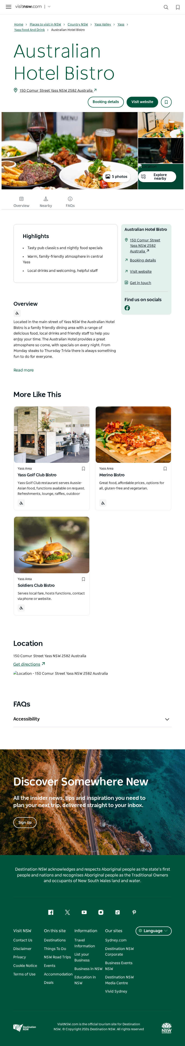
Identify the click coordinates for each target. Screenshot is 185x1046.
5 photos (119, 177)
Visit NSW (22, 931)
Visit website (142, 102)
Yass (121, 24)
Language (153, 931)
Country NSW (78, 24)
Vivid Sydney (116, 991)
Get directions (26, 665)
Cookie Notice (25, 966)
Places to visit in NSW (45, 24)
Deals (48, 982)
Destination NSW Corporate (119, 952)
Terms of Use (24, 974)
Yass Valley (103, 24)
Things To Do (55, 949)
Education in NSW (85, 980)
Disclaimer (22, 949)
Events (49, 966)
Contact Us (22, 940)
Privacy (19, 957)
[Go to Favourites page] (177, 7)
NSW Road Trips (57, 957)
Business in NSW (88, 969)
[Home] (28, 7)
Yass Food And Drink (29, 30)
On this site (55, 931)
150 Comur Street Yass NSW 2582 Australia (56, 90)
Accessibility (26, 719)
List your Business (82, 957)
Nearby (46, 206)
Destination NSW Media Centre (119, 980)
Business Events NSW (118, 966)
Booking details (106, 102)
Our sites (113, 931)
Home (18, 24)
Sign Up (25, 822)
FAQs (70, 206)
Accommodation (58, 974)
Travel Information (84, 943)
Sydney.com (116, 940)
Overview (21, 206)
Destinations (55, 940)
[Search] (166, 8)
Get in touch (140, 283)
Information (85, 931)
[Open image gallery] (70, 188)
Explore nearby (160, 176)
